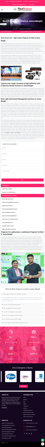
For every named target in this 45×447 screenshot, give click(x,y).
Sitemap (25, 408)
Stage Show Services (7, 188)
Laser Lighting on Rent (7, 222)
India (6, 442)
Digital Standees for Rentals (9, 229)
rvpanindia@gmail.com (21, 4)
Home (16, 28)
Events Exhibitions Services (8, 212)
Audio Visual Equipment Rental (9, 209)
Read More (4, 407)
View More (23, 386)
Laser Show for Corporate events (10, 219)
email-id (5, 153)
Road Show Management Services (10, 202)
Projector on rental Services (8, 192)
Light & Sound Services (28, 416)
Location (5, 165)
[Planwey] (22, 9)
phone (5, 159)
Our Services (5, 185)
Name (4, 147)
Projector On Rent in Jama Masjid (13, 132)
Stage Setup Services (7, 205)
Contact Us (25, 406)
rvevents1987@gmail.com (33, 1)
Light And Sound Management (9, 215)
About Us (25, 399)
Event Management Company (9, 195)
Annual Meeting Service (7, 199)
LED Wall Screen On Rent (8, 226)
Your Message (6, 171)
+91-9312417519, (11, 1)
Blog (24, 401)
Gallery (24, 404)
